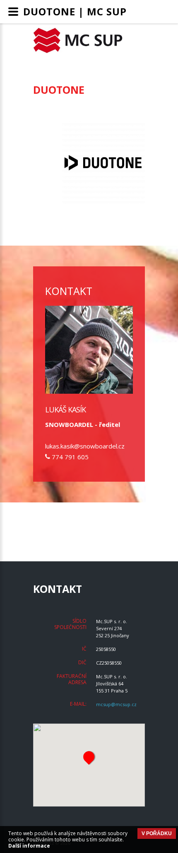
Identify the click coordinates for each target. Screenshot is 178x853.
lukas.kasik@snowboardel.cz (85, 446)
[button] (89, 757)
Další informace (29, 845)
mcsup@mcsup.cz (116, 704)
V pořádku (157, 833)
